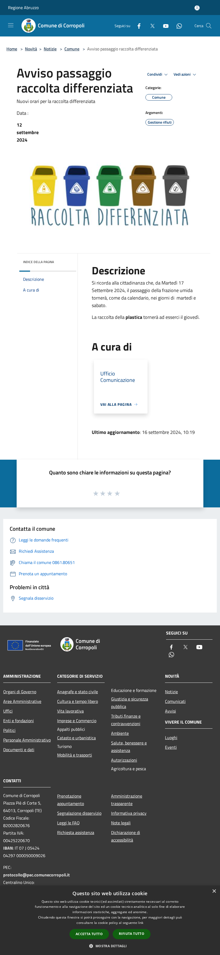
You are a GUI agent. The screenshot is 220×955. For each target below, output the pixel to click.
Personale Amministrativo (27, 740)
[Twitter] (150, 25)
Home (11, 49)
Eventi (171, 747)
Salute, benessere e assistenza (129, 747)
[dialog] (110, 920)
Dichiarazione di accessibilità (125, 836)
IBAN (8, 848)
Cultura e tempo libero (77, 701)
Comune (71, 49)
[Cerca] (209, 26)
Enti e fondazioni (18, 720)
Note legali (121, 823)
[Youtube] (163, 25)
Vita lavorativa (70, 711)
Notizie (50, 49)
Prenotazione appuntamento (70, 800)
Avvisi (170, 711)
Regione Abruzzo (23, 7)
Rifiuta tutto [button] (131, 933)
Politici (9, 730)
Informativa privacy (128, 813)
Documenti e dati (18, 749)
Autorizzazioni (124, 760)
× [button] (214, 891)
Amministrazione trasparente (126, 800)
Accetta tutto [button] (89, 934)
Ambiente (120, 733)
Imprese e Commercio (76, 720)
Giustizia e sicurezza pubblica (129, 703)
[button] (110, 946)
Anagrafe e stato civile (77, 691)
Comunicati (175, 701)
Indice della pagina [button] (38, 261)
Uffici (8, 711)
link (140, 922)
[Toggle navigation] (11, 25)
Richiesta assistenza (75, 832)
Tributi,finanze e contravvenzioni (126, 720)
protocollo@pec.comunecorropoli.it (36, 875)
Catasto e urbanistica (76, 738)
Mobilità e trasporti (74, 755)
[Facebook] (136, 25)
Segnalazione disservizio (79, 813)
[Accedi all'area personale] (197, 8)
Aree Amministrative (22, 701)
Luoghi (171, 737)
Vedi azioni (182, 74)
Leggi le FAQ (68, 823)
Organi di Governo (19, 691)
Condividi (155, 74)
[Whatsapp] (177, 25)
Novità (31, 49)
